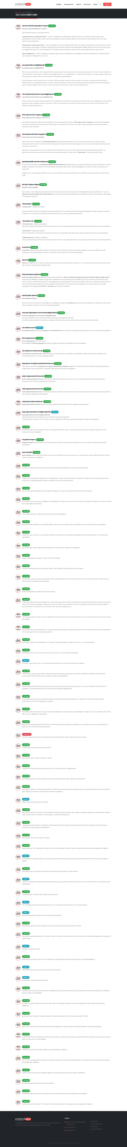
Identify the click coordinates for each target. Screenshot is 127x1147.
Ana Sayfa (18, 12)
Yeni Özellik (52, 26)
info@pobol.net (71, 1130)
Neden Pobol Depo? (96, 1124)
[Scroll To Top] (124, 1145)
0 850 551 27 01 (71, 1127)
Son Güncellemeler (96, 1129)
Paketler (78, 4)
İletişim (95, 4)
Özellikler (59, 4)
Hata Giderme (26, 734)
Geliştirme (39, 327)
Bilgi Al (107, 4)
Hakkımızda (94, 1121)
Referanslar (87, 4)
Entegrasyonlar (68, 4)
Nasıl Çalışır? (94, 1126)
